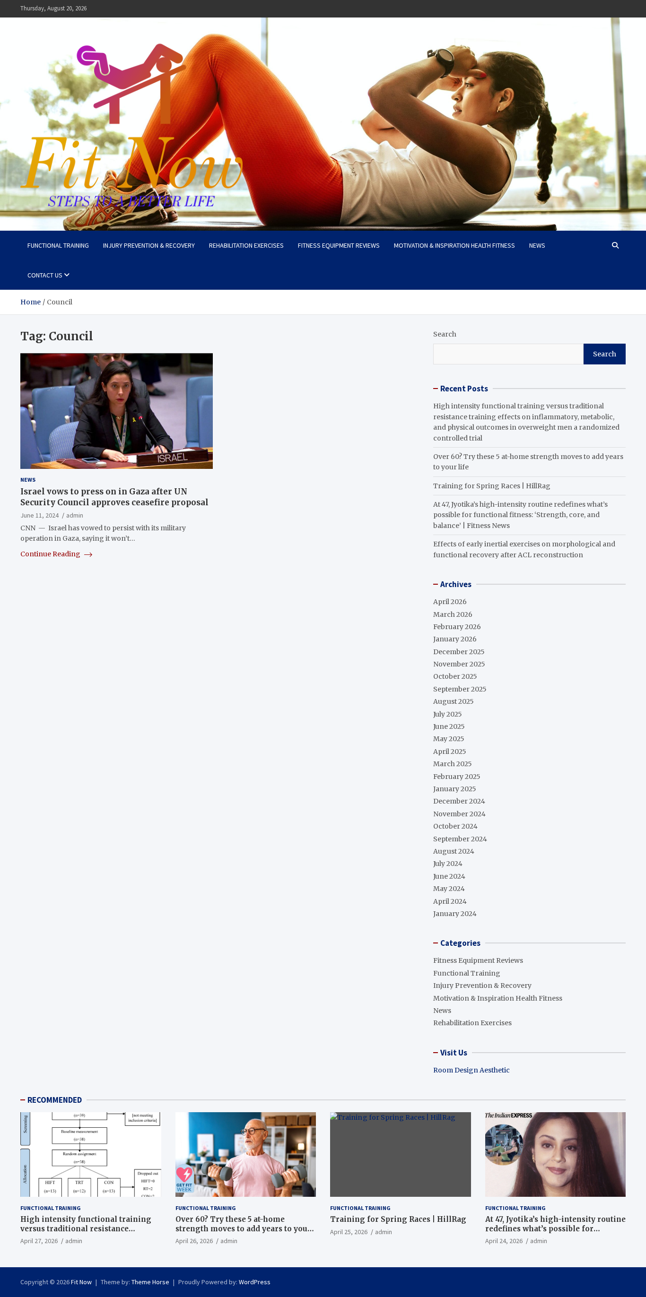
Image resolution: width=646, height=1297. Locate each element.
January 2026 (455, 639)
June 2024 (449, 876)
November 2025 (459, 664)
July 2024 (448, 863)
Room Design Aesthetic (471, 1070)
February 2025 (456, 776)
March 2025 (452, 764)
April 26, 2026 (194, 1240)
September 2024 (460, 839)
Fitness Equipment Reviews (339, 245)
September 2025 (460, 689)
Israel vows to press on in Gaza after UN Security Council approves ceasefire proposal (114, 497)
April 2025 (449, 751)
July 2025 (447, 714)
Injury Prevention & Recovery (149, 245)
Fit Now (81, 1282)
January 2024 (455, 913)
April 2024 (450, 901)
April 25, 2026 (348, 1232)
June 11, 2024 (39, 515)
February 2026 (457, 627)
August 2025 (453, 701)
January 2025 (454, 789)
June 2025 (449, 726)
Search (444, 334)
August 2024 (453, 851)
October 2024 (455, 826)
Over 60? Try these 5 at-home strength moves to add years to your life (243, 1228)
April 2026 (450, 601)
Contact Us (44, 275)
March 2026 (452, 614)
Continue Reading (51, 554)
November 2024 (459, 814)
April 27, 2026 (39, 1240)
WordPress (255, 1282)
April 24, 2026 (504, 1240)
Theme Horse (150, 1282)
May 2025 (448, 739)
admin (74, 515)
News (537, 245)
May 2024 (449, 888)
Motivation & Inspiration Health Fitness (454, 245)
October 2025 (455, 676)
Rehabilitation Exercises (246, 245)
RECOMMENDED (54, 1100)
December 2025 (459, 652)
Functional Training (58, 245)
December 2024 (459, 801)
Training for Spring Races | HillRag (491, 486)
